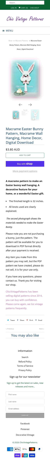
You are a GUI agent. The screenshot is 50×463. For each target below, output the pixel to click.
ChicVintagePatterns (28, 442)
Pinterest (25, 429)
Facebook (25, 423)
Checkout (34, 8)
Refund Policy (25, 361)
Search (25, 357)
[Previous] (20, 104)
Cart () (24, 8)
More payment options (25, 171)
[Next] (30, 104)
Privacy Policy (25, 370)
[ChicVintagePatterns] (25, 19)
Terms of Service (25, 365)
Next (41, 329)
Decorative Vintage (25, 434)
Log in (14, 8)
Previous (10, 329)
